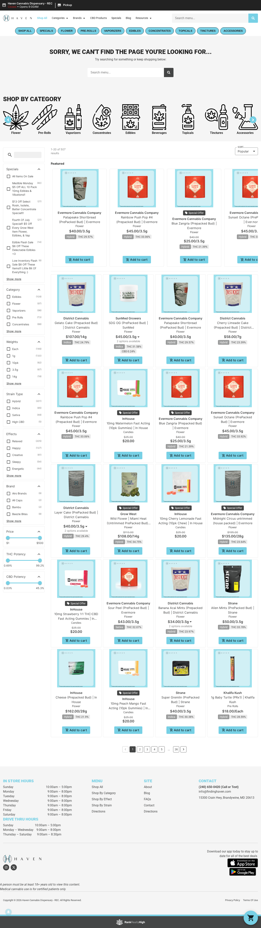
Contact (149, 805)
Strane (232, 603)
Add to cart (81, 259)
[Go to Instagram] (6, 867)
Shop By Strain (102, 805)
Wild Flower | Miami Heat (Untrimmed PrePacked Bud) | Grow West (128, 523)
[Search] (253, 18)
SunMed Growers (128, 318)
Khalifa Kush (233, 693)
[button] (37, 5)
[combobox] (128, 337)
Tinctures (216, 133)
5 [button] (162, 749)
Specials (116, 18)
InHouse (128, 419)
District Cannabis (76, 318)
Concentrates (102, 133)
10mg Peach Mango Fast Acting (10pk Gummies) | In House (128, 708)
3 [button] (147, 749)
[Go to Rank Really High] (130, 922)
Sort (240, 147)
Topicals (188, 133)
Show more (13, 279)
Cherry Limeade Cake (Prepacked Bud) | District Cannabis (232, 327)
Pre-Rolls (44, 133)
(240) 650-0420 (209, 787)
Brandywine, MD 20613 (238, 797)
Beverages (159, 133)
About (148, 787)
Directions (98, 811)
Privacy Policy (232, 900)
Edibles (130, 133)
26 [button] (176, 749)
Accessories (245, 133)
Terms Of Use (250, 900)
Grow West (128, 514)
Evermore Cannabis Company (79, 213)
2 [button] (140, 749)
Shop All (42, 18)
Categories (58, 18)
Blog (128, 18)
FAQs (147, 799)
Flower (16, 133)
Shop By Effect (102, 799)
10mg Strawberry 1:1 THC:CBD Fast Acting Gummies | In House (76, 618)
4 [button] (154, 749)
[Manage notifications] (8, 912)
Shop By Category (104, 793)
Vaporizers (73, 133)
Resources (142, 18)
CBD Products (98, 18)
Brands (77, 18)
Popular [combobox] (243, 151)
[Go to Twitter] (14, 867)
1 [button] (132, 749)
